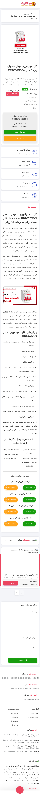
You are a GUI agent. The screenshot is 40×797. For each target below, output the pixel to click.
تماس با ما (14, 721)
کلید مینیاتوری (28, 14)
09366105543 (30, 499)
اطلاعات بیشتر (32, 788)
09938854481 (30, 512)
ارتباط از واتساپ (20, 132)
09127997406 (30, 524)
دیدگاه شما (33, 612)
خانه (36, 14)
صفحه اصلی (14, 713)
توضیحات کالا (32, 207)
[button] (17, 592)
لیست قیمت (34, 713)
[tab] (32, 207)
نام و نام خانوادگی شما (29, 638)
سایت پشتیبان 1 (33, 717)
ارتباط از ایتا (20, 138)
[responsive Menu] (37, 4)
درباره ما (15, 725)
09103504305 (30, 487)
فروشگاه (15, 717)
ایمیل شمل (33, 647)
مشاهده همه (9, 540)
